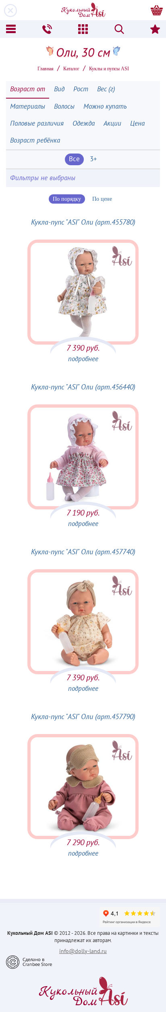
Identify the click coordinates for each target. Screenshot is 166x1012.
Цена (137, 124)
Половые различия (37, 124)
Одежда (84, 124)
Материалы (27, 107)
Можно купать (105, 107)
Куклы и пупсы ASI (109, 69)
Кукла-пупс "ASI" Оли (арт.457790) (83, 717)
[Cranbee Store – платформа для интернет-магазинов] (29, 961)
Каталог (71, 69)
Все (74, 159)
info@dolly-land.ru (83, 951)
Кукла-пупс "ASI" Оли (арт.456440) (83, 387)
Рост (80, 89)
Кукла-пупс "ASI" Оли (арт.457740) (83, 552)
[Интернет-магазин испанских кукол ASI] (83, 10)
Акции (112, 124)
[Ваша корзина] (157, 10)
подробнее (83, 359)
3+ (93, 159)
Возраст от (27, 89)
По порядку (67, 199)
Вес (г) (106, 89)
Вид (59, 89)
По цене (102, 199)
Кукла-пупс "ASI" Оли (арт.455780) (83, 222)
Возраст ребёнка (35, 141)
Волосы (64, 107)
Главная (45, 69)
